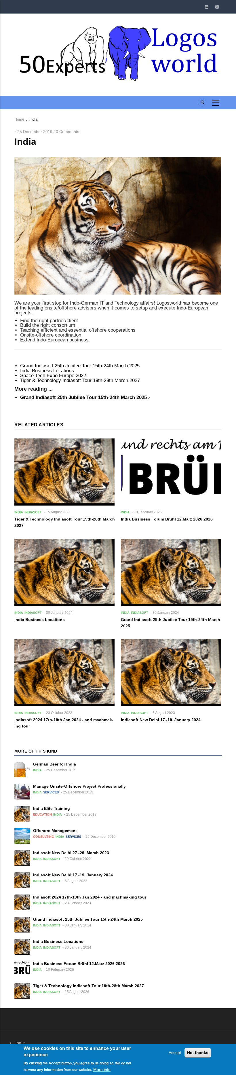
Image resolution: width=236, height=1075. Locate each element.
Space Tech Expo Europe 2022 (53, 375)
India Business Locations (47, 370)
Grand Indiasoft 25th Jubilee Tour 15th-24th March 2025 (80, 366)
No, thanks (197, 1052)
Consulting (43, 836)
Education (42, 814)
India (18, 512)
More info (102, 1069)
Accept (175, 1052)
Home (19, 119)
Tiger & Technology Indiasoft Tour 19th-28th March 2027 (80, 380)
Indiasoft (33, 512)
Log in (20, 1042)
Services (51, 792)
